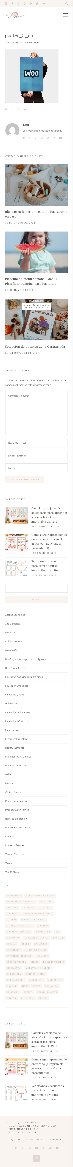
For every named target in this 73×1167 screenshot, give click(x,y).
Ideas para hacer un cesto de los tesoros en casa (36, 214)
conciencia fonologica (38, 914)
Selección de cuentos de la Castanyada (35, 346)
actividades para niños (21, 902)
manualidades (15, 980)
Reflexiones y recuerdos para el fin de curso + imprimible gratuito (47, 565)
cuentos (43, 926)
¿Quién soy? (27, 1122)
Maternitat (55, 980)
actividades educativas (40, 896)
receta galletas (47, 992)
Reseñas (10, 836)
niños (25, 986)
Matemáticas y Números (18, 756)
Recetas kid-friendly (16, 818)
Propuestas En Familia (17, 809)
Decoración (11, 650)
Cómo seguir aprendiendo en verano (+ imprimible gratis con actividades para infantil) (49, 541)
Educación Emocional (16, 685)
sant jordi (27, 998)
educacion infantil (36, 938)
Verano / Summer (14, 854)
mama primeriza (35, 974)
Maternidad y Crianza (17, 765)
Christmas (13, 914)
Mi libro (9, 774)
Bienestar (10, 632)
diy (57, 932)
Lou (8, 42)
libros (34, 962)
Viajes (8, 863)
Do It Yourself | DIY (15, 668)
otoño (36, 986)
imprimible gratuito (19, 956)
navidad (12, 986)
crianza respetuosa (33, 920)
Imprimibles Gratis (23, 1129)
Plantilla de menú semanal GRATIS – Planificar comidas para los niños (33, 281)
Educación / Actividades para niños (24, 676)
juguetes (42, 956)
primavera (51, 986)
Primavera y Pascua (16, 801)
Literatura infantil (38, 968)
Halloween (11, 703)
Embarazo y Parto (14, 694)
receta (28, 992)
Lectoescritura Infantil (17, 738)
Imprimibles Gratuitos (16, 721)
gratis (25, 944)
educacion (13, 938)
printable (13, 992)
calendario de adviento (37, 908)
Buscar (36, 599)
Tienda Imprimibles (23, 1132)
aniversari (46, 902)
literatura (14, 968)
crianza (11, 920)
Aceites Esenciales (15, 614)
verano (43, 998)
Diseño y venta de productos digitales (25, 659)
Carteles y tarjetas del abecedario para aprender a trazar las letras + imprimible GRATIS (49, 514)
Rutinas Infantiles (14, 845)
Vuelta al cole (12, 871)
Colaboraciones (13, 641)
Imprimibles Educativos (17, 712)
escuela (12, 944)
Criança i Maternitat (20, 926)
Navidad (9, 783)
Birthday (12, 908)
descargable (43, 932)
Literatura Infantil (14, 747)
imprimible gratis (35, 950)
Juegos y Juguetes (14, 730)
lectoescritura (16, 962)
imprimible (13, 950)
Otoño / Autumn (13, 792)
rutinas (11, 998)
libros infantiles (53, 962)
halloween (41, 944)
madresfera (14, 974)
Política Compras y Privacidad (32, 1126)
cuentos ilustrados (19, 932)
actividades (14, 896)
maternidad (36, 980)
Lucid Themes (51, 1139)
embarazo (58, 938)
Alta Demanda (13, 623)
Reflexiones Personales (18, 827)
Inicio (10, 1122)
